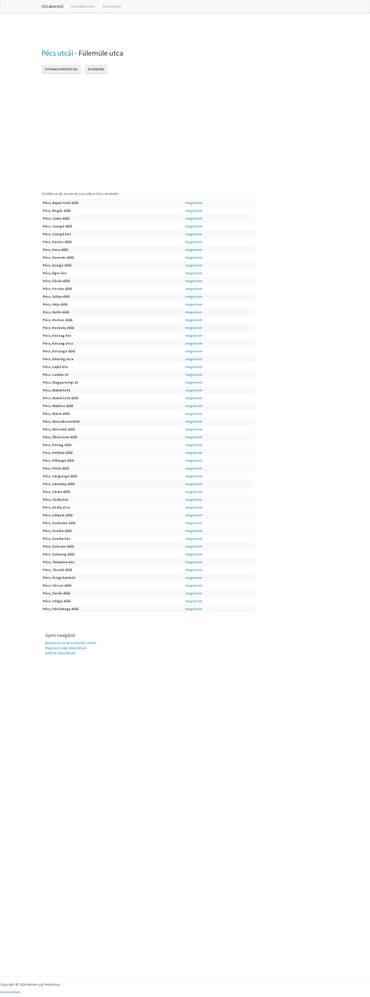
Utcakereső (52, 6)
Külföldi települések (60, 653)
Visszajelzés (111, 6)
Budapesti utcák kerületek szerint (70, 643)
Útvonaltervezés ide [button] (61, 69)
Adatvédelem (10, 992)
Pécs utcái (57, 53)
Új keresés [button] (96, 69)
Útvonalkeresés (83, 6)
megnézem (193, 203)
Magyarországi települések (66, 648)
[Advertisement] (133, 30)
